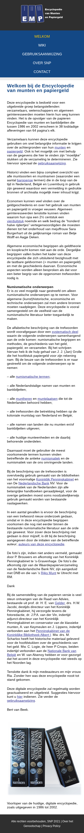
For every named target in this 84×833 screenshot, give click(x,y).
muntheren (24, 398)
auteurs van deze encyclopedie (41, 544)
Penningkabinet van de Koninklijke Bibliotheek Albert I (38, 633)
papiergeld (15, 151)
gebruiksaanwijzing (52, 163)
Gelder (60, 603)
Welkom (42, 36)
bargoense (25, 180)
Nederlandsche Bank (33, 483)
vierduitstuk (15, 221)
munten (60, 147)
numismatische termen (32, 376)
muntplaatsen (48, 398)
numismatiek (50, 458)
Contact (42, 72)
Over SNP (42, 63)
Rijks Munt (48, 573)
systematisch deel (65, 332)
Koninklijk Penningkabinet (55, 479)
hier (20, 696)
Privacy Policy (51, 826)
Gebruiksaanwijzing (42, 54)
